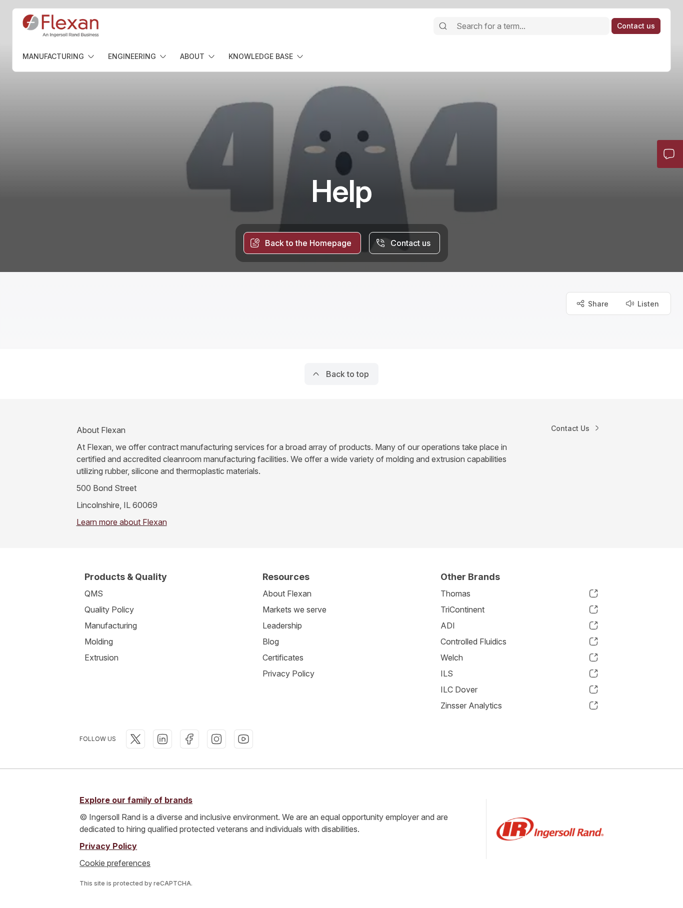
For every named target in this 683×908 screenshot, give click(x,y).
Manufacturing (110, 625)
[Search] (443, 26)
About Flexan (287, 593)
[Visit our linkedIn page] (162, 739)
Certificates (283, 657)
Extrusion (101, 657)
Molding (98, 641)
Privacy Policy (288, 673)
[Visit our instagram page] (216, 739)
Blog (270, 641)
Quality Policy (109, 609)
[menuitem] (59, 56)
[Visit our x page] (135, 739)
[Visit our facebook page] (189, 739)
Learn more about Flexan (121, 522)
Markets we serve (294, 609)
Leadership (282, 625)
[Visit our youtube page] (243, 739)
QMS (93, 593)
